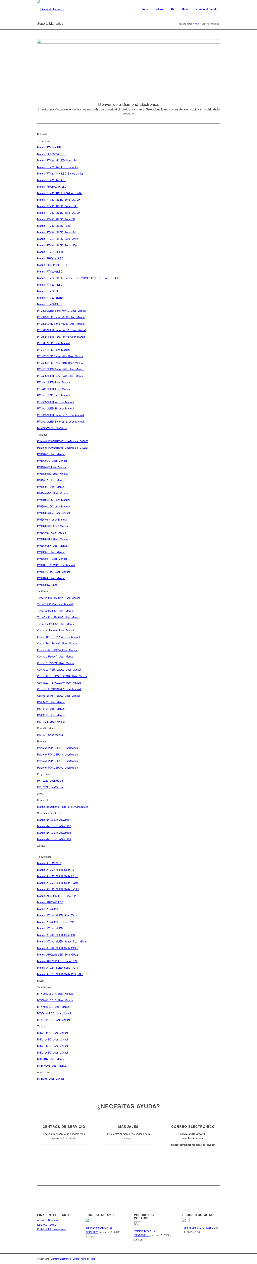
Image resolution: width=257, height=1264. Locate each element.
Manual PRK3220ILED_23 (52, 265)
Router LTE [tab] (43, 800)
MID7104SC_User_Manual (52, 1039)
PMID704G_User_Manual (52, 519)
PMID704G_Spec (47, 585)
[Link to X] (211, 1259)
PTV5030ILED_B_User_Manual (55, 408)
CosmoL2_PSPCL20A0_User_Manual (59, 669)
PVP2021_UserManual (50, 787)
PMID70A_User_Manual (51, 578)
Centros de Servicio (64, 1126)
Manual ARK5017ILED (50, 902)
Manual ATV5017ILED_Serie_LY (55, 870)
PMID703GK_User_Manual (52, 526)
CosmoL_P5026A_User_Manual (55, 656)
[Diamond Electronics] (50, 9)
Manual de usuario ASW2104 (54, 839)
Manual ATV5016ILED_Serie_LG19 (57, 883)
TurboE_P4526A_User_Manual (55, 604)
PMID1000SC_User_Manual (53, 500)
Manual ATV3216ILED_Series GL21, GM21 (62, 941)
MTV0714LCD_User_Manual (53, 1020)
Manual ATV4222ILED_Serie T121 (57, 915)
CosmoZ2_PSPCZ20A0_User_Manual (59, 682)
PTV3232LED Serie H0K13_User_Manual (61, 317)
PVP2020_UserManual (50, 780)
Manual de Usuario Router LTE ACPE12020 (62, 807)
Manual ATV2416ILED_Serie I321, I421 (60, 974)
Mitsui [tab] (40, 980)
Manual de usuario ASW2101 (54, 820)
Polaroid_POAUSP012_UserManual (58, 748)
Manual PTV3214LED (49, 284)
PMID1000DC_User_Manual (53, 506)
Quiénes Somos (46, 1225)
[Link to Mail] (217, 1259)
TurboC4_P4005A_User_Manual (55, 611)
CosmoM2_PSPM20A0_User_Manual (59, 689)
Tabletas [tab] (42, 434)
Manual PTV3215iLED (50, 297)
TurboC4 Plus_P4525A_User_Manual (58, 617)
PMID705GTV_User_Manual (53, 513)
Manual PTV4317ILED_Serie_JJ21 (57, 206)
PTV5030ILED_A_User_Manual (55, 402)
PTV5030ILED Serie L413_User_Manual (60, 415)
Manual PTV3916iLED (50, 252)
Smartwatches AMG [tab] (49, 813)
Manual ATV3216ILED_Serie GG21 (57, 948)
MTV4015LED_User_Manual (53, 1007)
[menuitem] (146, 9)
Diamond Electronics (61, 1258)
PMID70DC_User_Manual (52, 461)
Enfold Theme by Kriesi (84, 1258)
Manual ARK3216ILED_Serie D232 (57, 961)
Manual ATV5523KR (49, 863)
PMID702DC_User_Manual (52, 539)
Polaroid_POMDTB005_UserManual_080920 (62, 441)
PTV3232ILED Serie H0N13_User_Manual (61, 330)
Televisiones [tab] (44, 141)
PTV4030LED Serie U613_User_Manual (60, 356)
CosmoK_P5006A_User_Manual (55, 630)
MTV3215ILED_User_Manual (54, 1013)
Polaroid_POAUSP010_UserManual (58, 761)
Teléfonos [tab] (42, 591)
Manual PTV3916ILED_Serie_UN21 (57, 239)
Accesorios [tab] (43, 1072)
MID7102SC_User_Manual (52, 1033)
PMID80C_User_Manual (51, 552)
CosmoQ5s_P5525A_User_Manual (57, 650)
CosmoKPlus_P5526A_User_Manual (58, 637)
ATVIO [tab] (41, 846)
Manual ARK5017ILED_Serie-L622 (57, 896)
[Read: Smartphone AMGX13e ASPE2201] (89, 1221)
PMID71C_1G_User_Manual (53, 572)
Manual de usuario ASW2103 (54, 833)
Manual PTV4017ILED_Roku (53, 226)
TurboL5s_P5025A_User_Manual (56, 624)
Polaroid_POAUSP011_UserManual (58, 754)
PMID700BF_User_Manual (52, 545)
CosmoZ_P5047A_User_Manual (55, 663)
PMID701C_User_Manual (51, 467)
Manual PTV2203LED (49, 271)
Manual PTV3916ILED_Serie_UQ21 (58, 245)
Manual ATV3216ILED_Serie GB (56, 935)
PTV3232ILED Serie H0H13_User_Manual (61, 310)
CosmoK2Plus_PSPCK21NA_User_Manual (62, 676)
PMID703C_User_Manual (51, 532)
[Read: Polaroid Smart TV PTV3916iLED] (137, 1224)
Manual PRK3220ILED (50, 258)
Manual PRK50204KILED (51, 186)
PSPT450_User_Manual (51, 702)
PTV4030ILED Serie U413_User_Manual (60, 376)
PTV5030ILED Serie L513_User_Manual (60, 421)
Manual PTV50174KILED (51, 180)
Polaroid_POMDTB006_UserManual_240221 (62, 447)
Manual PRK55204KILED (51, 154)
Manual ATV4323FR (48, 909)
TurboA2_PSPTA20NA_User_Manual (58, 598)
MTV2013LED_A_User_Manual (55, 993)
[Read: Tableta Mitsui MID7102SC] (186, 1221)
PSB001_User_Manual (50, 735)
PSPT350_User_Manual (51, 715)
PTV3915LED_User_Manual (53, 343)
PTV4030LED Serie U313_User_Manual (60, 363)
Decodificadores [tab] (46, 728)
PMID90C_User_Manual (51, 487)
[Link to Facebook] (205, 1259)
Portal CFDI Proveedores (51, 1229)
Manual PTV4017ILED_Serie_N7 (56, 219)
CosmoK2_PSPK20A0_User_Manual (58, 695)
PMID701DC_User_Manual (52, 474)
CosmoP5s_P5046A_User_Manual (57, 643)
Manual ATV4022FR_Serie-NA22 (56, 922)
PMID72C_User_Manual (51, 480)
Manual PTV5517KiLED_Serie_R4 (57, 160)
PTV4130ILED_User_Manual (53, 382)
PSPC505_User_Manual (51, 722)
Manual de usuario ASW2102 (54, 826)
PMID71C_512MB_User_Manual (56, 565)
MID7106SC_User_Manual (52, 1052)
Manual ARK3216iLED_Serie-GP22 (57, 954)
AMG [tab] (40, 793)
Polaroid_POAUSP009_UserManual (58, 767)
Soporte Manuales (50, 23)
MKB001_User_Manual (50, 1078)
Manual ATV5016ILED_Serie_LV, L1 (58, 889)
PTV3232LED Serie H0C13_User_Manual (61, 324)
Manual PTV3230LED (49, 304)
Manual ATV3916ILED (50, 928)
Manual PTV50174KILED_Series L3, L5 (60, 173)
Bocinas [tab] (42, 741)
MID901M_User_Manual (51, 1059)
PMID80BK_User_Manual (52, 559)
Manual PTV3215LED (49, 291)
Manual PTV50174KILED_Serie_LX (57, 167)
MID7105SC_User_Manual (52, 1046)
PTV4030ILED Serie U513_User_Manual (60, 369)
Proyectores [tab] (44, 774)
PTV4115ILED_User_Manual (53, 389)
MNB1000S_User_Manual (52, 1065)
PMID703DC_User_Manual (52, 493)
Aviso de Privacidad (48, 1220)
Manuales (128, 1126)
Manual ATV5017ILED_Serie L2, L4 (57, 876)
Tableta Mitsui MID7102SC (197, 1227)
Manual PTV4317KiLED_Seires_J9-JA (59, 193)
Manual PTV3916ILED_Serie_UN (56, 232)
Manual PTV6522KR (49, 147)
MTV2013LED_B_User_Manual (55, 1000)
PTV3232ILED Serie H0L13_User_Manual (61, 337)
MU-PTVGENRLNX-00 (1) (52, 428)
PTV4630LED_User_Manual (53, 395)
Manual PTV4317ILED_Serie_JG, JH (58, 199)
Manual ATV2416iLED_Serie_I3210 (57, 967)
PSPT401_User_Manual (51, 709)
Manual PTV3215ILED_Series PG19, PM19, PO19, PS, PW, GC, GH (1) (79, 278)
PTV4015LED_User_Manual (53, 350)
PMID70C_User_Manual (51, 454)
